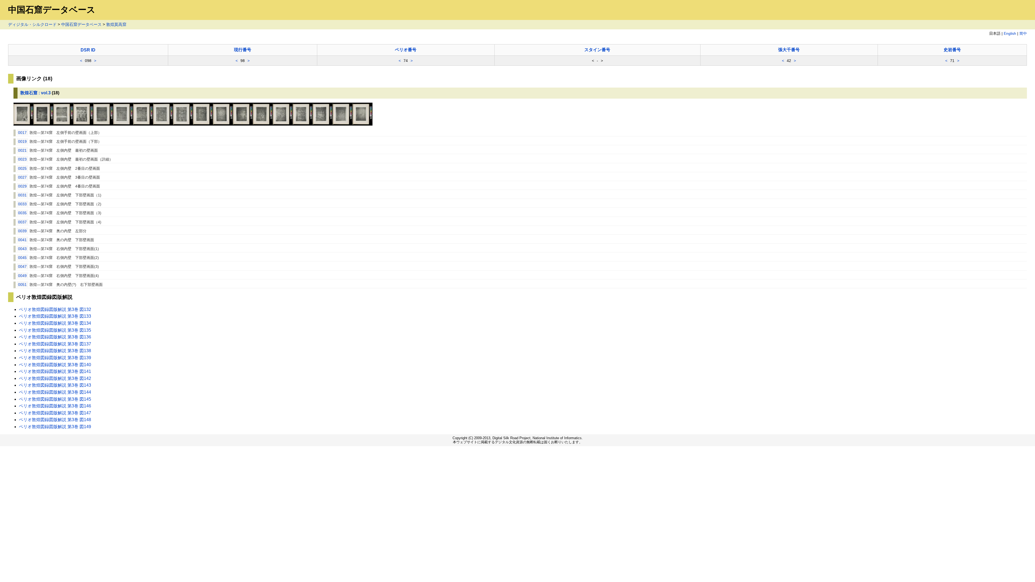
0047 (22, 266)
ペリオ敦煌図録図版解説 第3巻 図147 (55, 413)
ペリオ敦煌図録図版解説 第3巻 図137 (55, 344)
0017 (22, 132)
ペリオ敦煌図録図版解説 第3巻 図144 (55, 392)
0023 (22, 159)
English (1010, 34)
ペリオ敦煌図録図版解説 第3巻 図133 (55, 316)
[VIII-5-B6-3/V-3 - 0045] (303, 124)
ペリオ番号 (405, 49)
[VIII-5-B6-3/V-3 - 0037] (223, 124)
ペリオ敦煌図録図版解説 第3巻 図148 (55, 419)
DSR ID (88, 50)
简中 (1023, 34)
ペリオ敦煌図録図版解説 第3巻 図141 (55, 371)
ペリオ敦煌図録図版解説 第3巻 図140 (55, 364)
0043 (22, 249)
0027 (22, 177)
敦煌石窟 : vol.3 (35, 93)
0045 (22, 257)
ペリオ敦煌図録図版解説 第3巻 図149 (55, 426)
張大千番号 (789, 49)
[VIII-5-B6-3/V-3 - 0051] (362, 124)
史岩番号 (952, 49)
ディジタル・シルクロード (32, 24)
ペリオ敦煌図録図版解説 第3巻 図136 (55, 337)
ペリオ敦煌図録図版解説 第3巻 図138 (55, 350)
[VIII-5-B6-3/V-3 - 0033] (183, 124)
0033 (22, 204)
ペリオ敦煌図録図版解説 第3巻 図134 (55, 323)
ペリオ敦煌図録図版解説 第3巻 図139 (55, 357)
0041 (22, 240)
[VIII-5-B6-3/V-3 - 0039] (243, 124)
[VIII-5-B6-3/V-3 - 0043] (283, 124)
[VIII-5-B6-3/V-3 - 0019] (43, 124)
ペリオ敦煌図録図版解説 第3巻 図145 (55, 399)
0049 (22, 275)
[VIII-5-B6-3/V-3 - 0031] (163, 124)
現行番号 (242, 49)
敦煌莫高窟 (116, 24)
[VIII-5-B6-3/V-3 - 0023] (83, 124)
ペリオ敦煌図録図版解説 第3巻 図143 (55, 385)
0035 (22, 213)
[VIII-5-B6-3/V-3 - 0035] (203, 124)
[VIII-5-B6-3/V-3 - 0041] (263, 124)
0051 (22, 284)
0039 (22, 231)
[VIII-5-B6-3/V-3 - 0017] (23, 124)
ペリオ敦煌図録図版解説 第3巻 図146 (55, 406)
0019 (22, 141)
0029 (22, 186)
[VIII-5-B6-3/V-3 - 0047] (323, 124)
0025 (22, 168)
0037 (22, 222)
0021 (22, 150)
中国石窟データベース (81, 24)
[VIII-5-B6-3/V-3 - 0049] (343, 124)
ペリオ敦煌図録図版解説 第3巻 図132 (55, 309)
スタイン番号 (597, 49)
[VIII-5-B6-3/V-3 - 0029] (143, 124)
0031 (22, 195)
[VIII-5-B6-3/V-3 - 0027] (123, 124)
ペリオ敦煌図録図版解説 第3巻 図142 (55, 378)
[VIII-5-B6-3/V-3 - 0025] (103, 124)
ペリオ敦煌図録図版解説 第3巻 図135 (55, 330)
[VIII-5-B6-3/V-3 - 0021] (63, 124)
